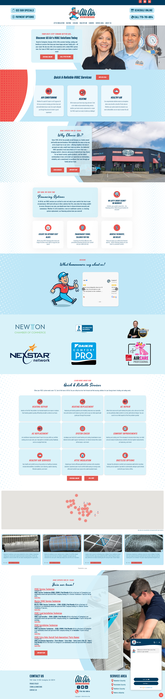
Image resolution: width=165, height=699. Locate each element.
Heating (68, 23)
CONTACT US (33, 690)
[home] (82, 13)
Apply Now (37, 597)
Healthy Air (83, 23)
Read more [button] (93, 293)
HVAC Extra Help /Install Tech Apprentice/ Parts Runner (56, 637)
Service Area (100, 23)
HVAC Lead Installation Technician (48, 613)
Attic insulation (59, 23)
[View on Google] (87, 281)
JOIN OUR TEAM (73, 170)
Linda (85, 568)
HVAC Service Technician (44, 589)
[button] (83, 289)
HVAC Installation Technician (46, 625)
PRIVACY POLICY (34, 683)
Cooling (75, 23)
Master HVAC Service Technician (47, 601)
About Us (108, 23)
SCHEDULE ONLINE (47, 57)
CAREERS (91, 23)
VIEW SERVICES (57, 170)
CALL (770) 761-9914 (65, 57)
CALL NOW (91, 478)
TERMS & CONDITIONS (36, 687)
